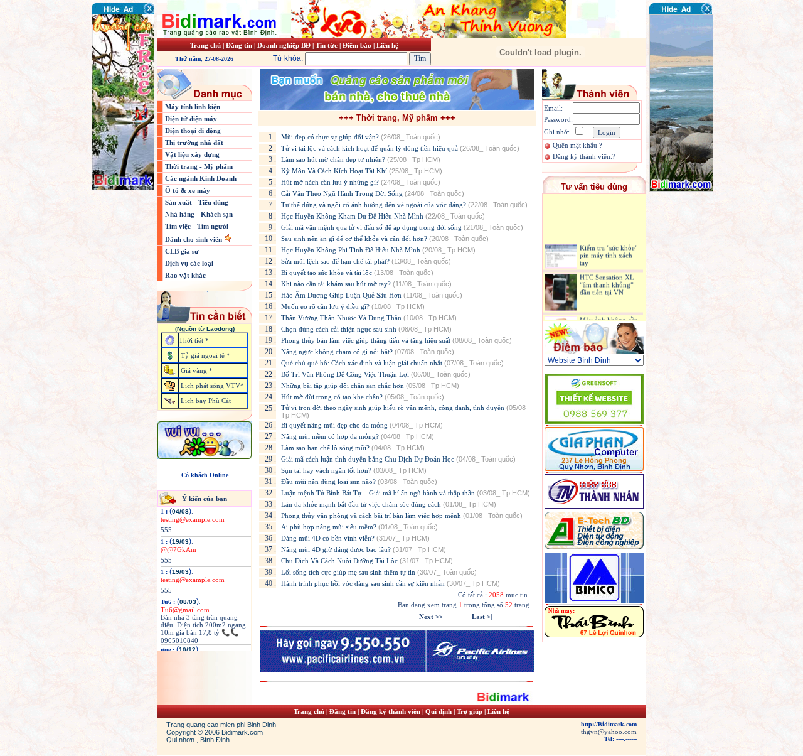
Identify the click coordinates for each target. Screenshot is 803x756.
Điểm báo (357, 45)
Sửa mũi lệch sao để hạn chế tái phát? (366, 261)
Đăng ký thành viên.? (584, 156)
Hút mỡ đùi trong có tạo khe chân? (362, 397)
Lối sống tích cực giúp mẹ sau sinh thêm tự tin (379, 572)
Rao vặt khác (185, 275)
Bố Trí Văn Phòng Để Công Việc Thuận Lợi (376, 374)
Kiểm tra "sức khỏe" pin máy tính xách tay (608, 248)
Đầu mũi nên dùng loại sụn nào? (359, 481)
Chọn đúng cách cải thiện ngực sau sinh (366, 329)
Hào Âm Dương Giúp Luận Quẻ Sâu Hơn (371, 295)
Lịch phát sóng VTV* (212, 385)
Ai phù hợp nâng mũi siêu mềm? (359, 527)
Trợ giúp (470, 711)
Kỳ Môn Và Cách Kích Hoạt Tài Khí (361, 171)
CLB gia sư (182, 251)
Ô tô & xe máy (187, 190)
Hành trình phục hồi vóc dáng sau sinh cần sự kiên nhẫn (390, 583)
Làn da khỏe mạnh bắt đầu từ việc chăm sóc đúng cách (388, 504)
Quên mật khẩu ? (577, 145)
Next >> (431, 616)
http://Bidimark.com (609, 724)
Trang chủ (205, 45)
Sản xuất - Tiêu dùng (196, 202)
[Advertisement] (687, 267)
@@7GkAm (178, 549)
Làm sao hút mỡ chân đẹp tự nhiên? (360, 159)
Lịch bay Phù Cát (206, 400)
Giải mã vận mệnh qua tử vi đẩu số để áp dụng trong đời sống (402, 227)
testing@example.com (193, 519)
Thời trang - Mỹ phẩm (199, 166)
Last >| (482, 616)
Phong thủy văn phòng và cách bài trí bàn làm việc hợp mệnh (402, 515)
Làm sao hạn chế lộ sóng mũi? (353, 447)
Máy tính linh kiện (192, 107)
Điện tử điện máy (191, 118)
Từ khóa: (289, 58)
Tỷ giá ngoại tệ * (205, 355)
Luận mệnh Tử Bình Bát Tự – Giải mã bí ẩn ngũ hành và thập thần (405, 493)
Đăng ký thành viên (390, 711)
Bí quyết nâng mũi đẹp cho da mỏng (362, 425)
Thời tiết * (194, 340)
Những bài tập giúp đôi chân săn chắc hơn (370, 385)
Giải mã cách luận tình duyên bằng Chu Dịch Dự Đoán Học (398, 459)
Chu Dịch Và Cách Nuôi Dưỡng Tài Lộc (367, 560)
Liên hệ (387, 45)
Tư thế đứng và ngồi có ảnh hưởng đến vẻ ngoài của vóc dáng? (404, 204)
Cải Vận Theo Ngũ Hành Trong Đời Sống (372, 193)
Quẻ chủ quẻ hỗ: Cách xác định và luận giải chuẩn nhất (392, 363)
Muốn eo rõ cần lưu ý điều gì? (353, 306)
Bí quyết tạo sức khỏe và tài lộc (357, 272)
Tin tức (327, 45)
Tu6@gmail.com (185, 609)
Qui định (438, 711)
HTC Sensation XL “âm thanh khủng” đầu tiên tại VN (607, 278)
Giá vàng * (197, 370)
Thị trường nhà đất (194, 142)
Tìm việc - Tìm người (196, 226)
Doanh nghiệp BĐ (284, 45)
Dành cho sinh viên (194, 239)
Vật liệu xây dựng (192, 154)
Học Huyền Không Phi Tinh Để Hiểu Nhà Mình (378, 250)
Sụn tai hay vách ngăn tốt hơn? (354, 470)
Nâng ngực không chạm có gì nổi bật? (367, 351)
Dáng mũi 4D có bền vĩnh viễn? (355, 538)
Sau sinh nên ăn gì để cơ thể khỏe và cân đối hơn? (385, 238)
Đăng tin (239, 45)
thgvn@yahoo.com (609, 731)
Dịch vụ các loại (189, 263)
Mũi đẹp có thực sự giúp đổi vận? (360, 137)
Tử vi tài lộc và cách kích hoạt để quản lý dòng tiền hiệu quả (400, 148)
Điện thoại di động (193, 130)
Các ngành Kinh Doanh (201, 178)
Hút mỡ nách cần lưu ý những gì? (360, 182)
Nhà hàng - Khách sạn (199, 214)
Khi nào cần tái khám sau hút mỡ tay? (366, 284)
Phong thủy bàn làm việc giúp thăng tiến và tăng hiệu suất (396, 340)
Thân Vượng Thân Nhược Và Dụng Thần (369, 317)
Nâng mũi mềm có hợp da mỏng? (357, 436)
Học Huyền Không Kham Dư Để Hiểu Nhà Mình (383, 216)
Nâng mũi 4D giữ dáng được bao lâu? (363, 549)
